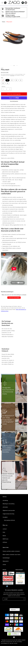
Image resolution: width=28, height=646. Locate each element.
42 (3, 83)
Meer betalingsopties (14, 101)
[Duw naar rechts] (16, 65)
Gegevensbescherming (8, 513)
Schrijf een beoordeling (14, 297)
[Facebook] (14, 638)
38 (7, 80)
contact (5, 529)
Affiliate (5, 542)
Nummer (3, 86)
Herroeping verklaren (9, 520)
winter (4, 564)
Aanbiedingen (6, 557)
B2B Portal (5, 539)
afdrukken (5, 507)
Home (3, 21)
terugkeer (5, 517)
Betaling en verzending (8, 503)
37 (3, 80)
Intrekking (5, 500)
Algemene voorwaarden (9, 510)
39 (12, 80)
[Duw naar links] (11, 65)
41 (20, 80)
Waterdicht (6, 561)
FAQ (4, 532)
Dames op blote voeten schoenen (11, 551)
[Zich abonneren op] (23, 599)
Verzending (12, 75)
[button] (5, 2)
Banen (4, 535)
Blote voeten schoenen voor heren (11, 554)
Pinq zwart (9, 21)
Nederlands (13, 609)
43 (7, 83)
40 (16, 80)
